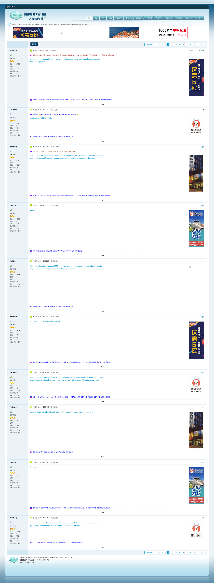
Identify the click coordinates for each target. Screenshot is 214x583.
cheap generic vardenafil (40, 59)
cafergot (58, 412)
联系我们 (32, 560)
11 (186, 44)
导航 (103, 18)
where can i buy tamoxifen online (65, 269)
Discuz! (31, 557)
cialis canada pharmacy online (61, 158)
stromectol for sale (72, 526)
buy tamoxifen (67, 412)
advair (32, 210)
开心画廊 (169, 18)
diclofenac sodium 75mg (53, 523)
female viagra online (52, 380)
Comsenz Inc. (68, 557)
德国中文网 (23, 560)
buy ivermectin (95, 59)
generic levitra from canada (78, 59)
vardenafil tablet (53, 155)
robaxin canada (96, 266)
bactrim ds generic (37, 62)
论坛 (89, 18)
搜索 (96, 18)
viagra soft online (37, 523)
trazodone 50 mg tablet (82, 380)
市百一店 (129, 18)
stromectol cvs (54, 322)
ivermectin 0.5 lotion (55, 377)
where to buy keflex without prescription (79, 523)
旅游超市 (199, 18)
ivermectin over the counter (43, 526)
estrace (62, 155)
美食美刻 (179, 18)
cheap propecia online (82, 158)
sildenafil (51, 412)
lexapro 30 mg (35, 467)
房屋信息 (139, 18)
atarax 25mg (44, 158)
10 (183, 44)
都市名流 (13, 58)
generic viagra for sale (39, 412)
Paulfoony (13, 50)
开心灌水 (189, 18)
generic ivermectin (70, 377)
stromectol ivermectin (58, 59)
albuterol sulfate (36, 266)
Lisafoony (13, 110)
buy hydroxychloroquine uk (40, 269)
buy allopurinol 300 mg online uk (56, 266)
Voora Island (49, 557)
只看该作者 (54, 50)
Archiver (40, 560)
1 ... (155, 44)
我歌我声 (159, 18)
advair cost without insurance (83, 155)
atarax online (42, 377)
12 (190, 44)
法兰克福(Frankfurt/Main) (32, 24)
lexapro (33, 377)
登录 (13, 7)
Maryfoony (13, 147)
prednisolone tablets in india (41, 118)
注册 (8, 7)
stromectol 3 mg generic (83, 412)
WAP (46, 560)
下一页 (200, 44)
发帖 (34, 44)
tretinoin (94, 158)
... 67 (194, 44)
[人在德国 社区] (28, 19)
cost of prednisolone (38, 155)
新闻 (110, 18)
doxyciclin (96, 380)
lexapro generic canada (39, 322)
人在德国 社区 (16, 24)
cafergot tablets (67, 380)
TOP (102, 104)
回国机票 (119, 18)
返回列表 (149, 44)
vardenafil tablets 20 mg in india (90, 377)
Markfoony (13, 261)
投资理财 (149, 18)
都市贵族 (13, 154)
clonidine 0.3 (60, 526)
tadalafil (69, 155)
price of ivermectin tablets (79, 266)
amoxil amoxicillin (37, 380)
